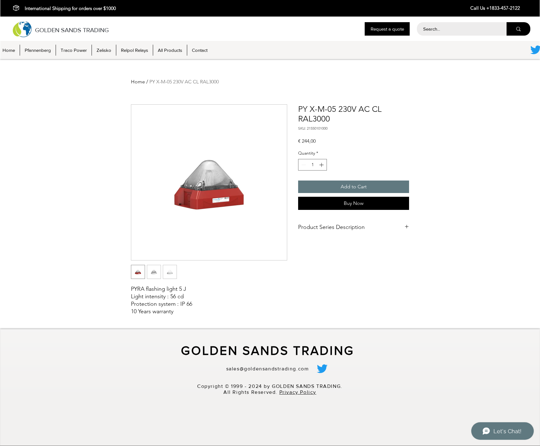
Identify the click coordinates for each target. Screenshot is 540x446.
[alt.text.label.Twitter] (322, 368)
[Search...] (518, 29)
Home (138, 82)
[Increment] (322, 164)
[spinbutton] (312, 164)
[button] (387, 29)
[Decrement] (303, 164)
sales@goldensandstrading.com (267, 368)
